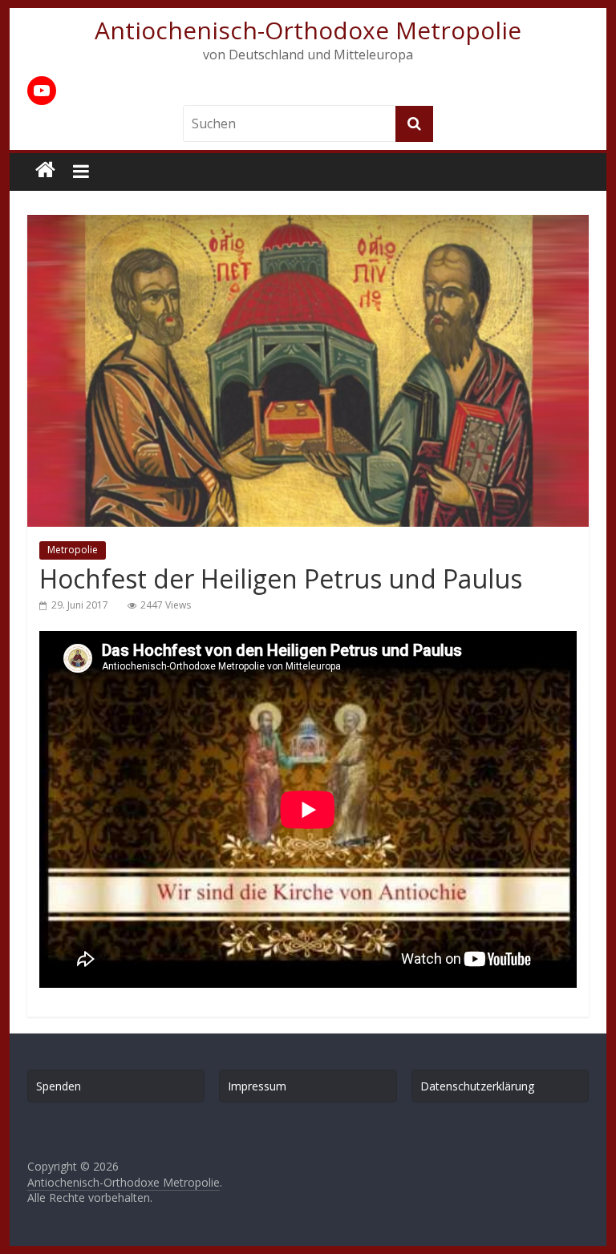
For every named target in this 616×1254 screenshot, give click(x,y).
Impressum (257, 1086)
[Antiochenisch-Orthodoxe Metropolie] (45, 170)
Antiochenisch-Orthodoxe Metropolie (308, 30)
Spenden (58, 1086)
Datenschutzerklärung (477, 1086)
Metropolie (72, 549)
